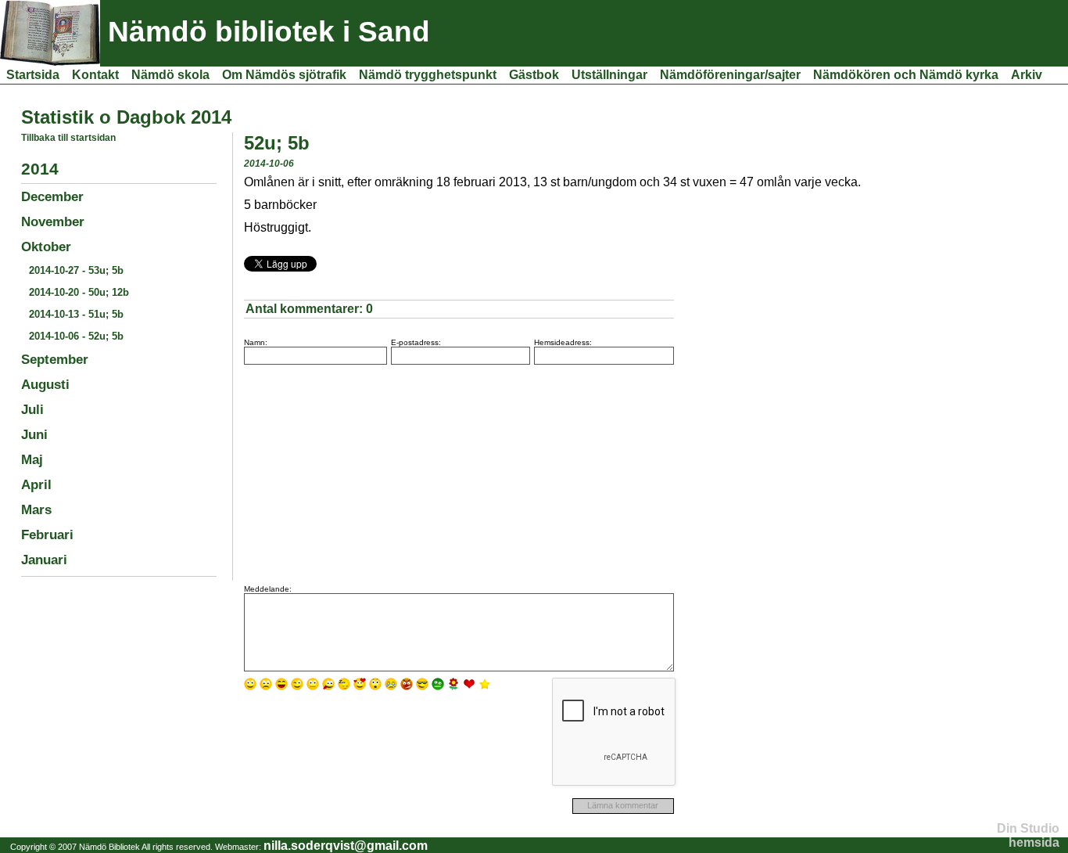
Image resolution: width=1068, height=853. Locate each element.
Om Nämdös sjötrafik (284, 74)
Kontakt (95, 74)
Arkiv (1026, 74)
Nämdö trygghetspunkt (427, 74)
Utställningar (609, 74)
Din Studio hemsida (1028, 835)
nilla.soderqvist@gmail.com (345, 845)
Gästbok (534, 74)
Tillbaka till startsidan (68, 137)
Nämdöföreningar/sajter (730, 74)
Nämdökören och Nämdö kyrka (905, 74)
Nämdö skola (170, 74)
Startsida (32, 74)
